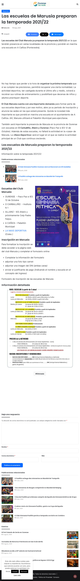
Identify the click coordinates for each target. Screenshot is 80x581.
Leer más (17, 575)
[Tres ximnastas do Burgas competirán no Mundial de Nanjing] (7, 490)
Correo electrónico (8, 456)
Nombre (5, 447)
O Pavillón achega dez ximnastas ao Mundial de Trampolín (40, 176)
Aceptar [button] (15, 571)
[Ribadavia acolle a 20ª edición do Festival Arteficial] (72, 554)
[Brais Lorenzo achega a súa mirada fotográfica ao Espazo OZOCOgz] (72, 563)
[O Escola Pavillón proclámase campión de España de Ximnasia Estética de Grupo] (7, 500)
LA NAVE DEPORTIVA (15, 230)
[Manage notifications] (75, 576)
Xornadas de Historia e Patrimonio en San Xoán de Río (22, 542)
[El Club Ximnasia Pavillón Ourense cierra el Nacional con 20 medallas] (11, 169)
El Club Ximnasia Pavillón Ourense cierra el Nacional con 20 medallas (44, 167)
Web (43, 456)
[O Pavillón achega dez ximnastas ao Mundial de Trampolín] (11, 178)
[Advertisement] (40, 66)
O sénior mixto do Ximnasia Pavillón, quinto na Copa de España (39, 506)
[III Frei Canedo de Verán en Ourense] (72, 535)
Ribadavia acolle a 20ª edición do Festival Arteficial (21, 551)
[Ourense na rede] (40, 4)
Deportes (6, 11)
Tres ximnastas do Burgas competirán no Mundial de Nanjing (38, 488)
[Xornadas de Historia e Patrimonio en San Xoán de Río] (72, 544)
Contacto (56, 577)
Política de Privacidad (45, 577)
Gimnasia (40, 374)
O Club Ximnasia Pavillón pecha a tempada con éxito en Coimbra (39, 516)
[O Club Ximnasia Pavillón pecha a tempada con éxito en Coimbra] (7, 518)
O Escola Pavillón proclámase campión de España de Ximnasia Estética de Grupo (46, 497)
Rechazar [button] (24, 571)
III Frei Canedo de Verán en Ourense (15, 532)
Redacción (6, 28)
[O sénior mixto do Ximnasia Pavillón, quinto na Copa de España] (7, 509)
